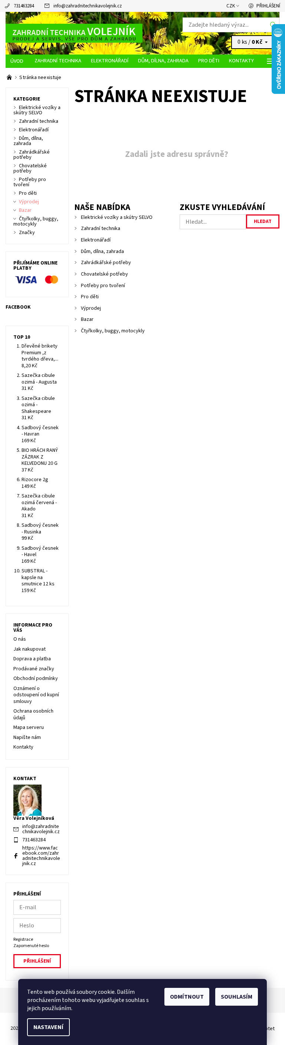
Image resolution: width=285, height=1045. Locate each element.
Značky (27, 232)
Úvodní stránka (18, 61)
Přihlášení (268, 6)
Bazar (87, 319)
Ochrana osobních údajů (33, 714)
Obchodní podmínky (35, 678)
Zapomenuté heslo (31, 946)
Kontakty (241, 61)
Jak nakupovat (29, 649)
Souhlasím (236, 997)
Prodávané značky (33, 669)
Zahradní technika (58, 61)
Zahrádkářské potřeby (106, 262)
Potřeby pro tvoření (103, 285)
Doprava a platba (32, 659)
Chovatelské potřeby (104, 274)
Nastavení (48, 1027)
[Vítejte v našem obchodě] (10, 77)
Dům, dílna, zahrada (163, 61)
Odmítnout (187, 997)
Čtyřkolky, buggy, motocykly (113, 331)
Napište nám (27, 737)
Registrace (23, 939)
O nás (19, 639)
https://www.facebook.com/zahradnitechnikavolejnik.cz (41, 855)
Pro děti (208, 61)
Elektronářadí (109, 61)
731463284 (24, 6)
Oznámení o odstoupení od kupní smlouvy (36, 695)
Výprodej (91, 308)
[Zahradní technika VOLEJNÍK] (74, 33)
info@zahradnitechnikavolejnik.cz (87, 6)
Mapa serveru (28, 727)
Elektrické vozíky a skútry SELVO (117, 217)
